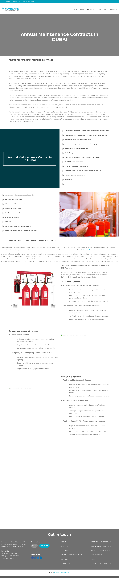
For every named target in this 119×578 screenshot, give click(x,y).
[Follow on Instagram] (113, 1)
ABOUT (83, 9)
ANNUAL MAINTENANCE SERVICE (102, 546)
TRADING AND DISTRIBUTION (71, 555)
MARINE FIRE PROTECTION (100, 550)
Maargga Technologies (62, 572)
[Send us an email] (116, 1)
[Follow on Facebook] (111, 1)
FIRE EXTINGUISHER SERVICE (101, 542)
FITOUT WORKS (96, 555)
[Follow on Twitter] (114, 1)
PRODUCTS (102, 9)
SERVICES (90, 9)
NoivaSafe (87, 250)
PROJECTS (94, 559)
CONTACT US (113, 9)
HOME (76, 9)
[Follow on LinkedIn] (41, 557)
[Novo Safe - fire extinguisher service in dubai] (10, 8)
